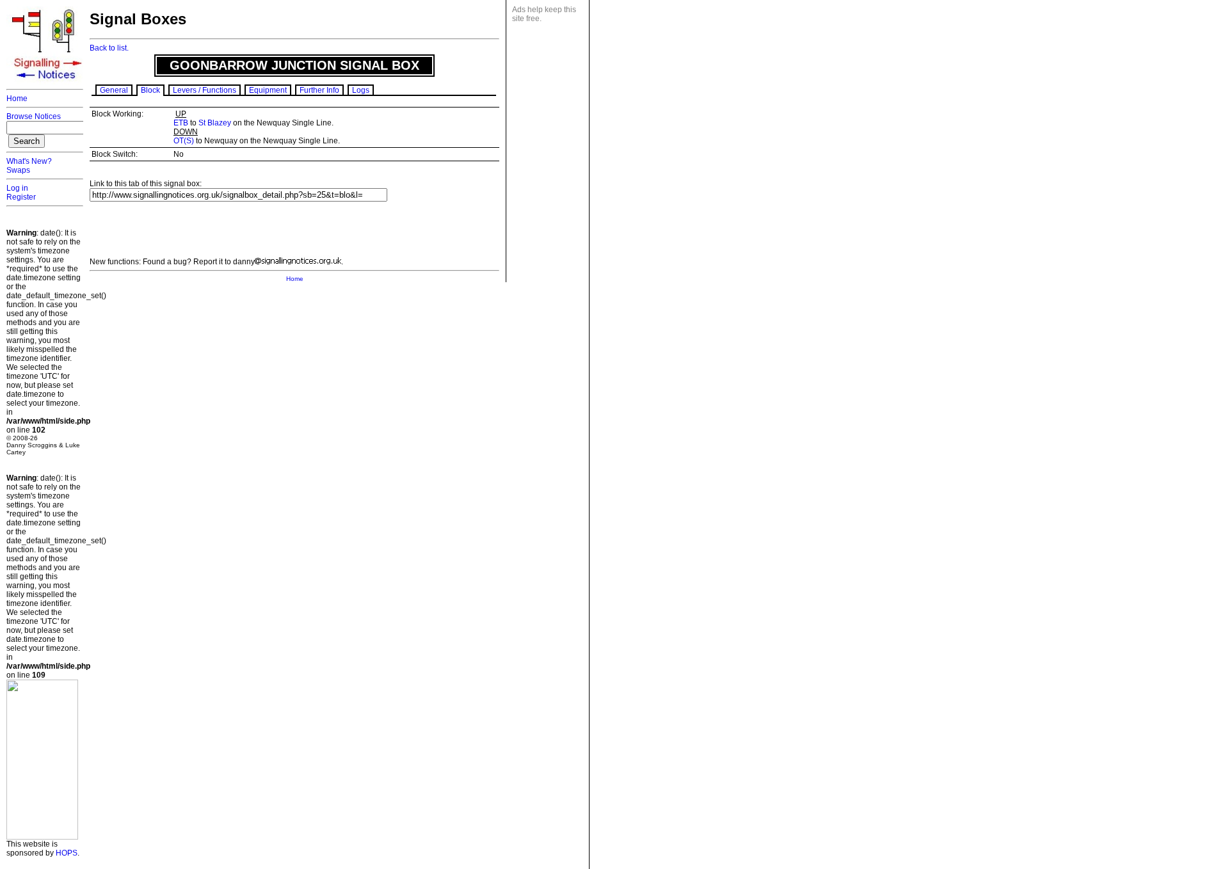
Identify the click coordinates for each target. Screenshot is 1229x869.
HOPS (66, 853)
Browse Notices (33, 116)
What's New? (29, 161)
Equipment (268, 90)
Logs (360, 90)
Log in (17, 188)
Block (150, 90)
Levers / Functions (204, 90)
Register (21, 197)
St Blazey (214, 122)
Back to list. (109, 48)
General (114, 90)
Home (17, 98)
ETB (180, 122)
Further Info (319, 90)
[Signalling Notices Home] (48, 82)
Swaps (18, 170)
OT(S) (183, 140)
